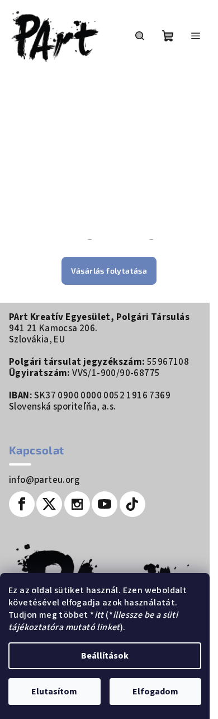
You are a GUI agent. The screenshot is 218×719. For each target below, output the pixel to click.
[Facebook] (22, 504)
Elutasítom (54, 691)
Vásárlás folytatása (109, 270)
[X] (49, 504)
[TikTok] (132, 504)
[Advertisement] (113, 155)
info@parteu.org (44, 480)
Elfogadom (155, 691)
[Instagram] (77, 504)
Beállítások (105, 656)
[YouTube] (104, 504)
